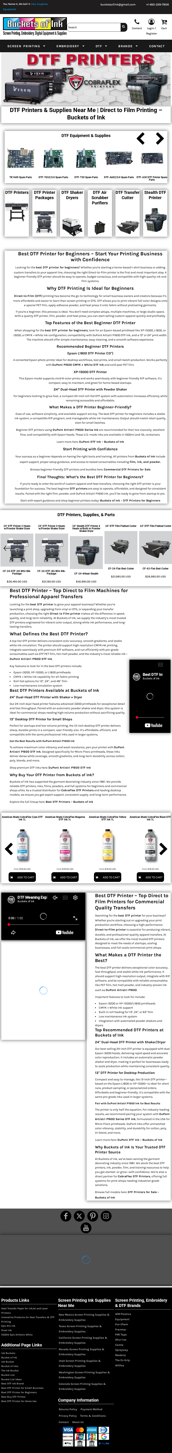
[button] (26, 46)
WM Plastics (123, 1314)
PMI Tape (121, 1334)
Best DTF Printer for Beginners (19, 1392)
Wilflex (119, 1365)
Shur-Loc (120, 1339)
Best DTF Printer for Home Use (18, 1401)
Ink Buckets (8, 1353)
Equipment (122, 1319)
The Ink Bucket (10, 1370)
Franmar (120, 1329)
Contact (64, 1422)
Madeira (120, 1355)
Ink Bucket (7, 1361)
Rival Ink (6, 1330)
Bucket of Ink (9, 1357)
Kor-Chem (121, 1324)
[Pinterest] (92, 1216)
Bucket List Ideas (11, 1379)
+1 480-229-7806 (157, 4)
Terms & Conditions (93, 1415)
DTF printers (78, 488)
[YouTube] (86, 1227)
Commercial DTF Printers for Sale (127, 469)
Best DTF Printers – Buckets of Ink (69, 802)
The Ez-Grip (122, 1360)
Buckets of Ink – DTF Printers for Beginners (130, 500)
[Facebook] (65, 1216)
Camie (119, 1344)
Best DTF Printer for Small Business (22, 1387)
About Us (78, 1422)
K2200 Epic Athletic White (17, 1334)
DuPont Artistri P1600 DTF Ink (69, 767)
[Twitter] (79, 1216)
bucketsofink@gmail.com (118, 4)
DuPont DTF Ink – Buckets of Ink (101, 442)
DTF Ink (130, 1119)
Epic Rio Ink (8, 1325)
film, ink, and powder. (145, 462)
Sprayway (121, 1349)
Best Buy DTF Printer (13, 1396)
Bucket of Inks (9, 1366)
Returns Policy (68, 1409)
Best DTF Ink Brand (12, 1383)
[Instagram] (106, 1216)
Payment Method (91, 1409)
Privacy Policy (68, 1415)
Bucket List (8, 1374)
